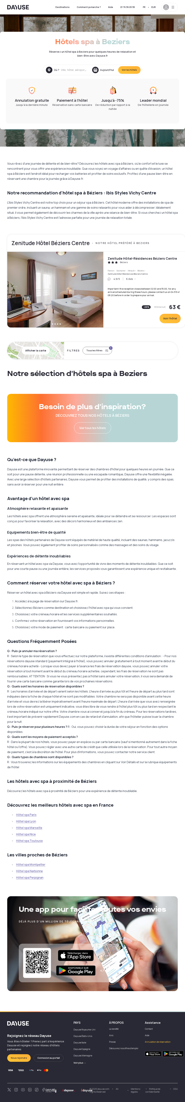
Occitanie (121, 270)
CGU (175, 1088)
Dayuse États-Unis (83, 1036)
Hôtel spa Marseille (29, 828)
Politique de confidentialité (152, 1090)
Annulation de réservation (158, 1041)
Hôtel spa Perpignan (29, 877)
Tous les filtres (98, 349)
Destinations (62, 7)
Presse (112, 1041)
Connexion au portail (48, 1057)
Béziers (140, 270)
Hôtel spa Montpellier (30, 864)
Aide (110, 7)
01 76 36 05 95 (127, 7)
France (111, 270)
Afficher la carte (35, 350)
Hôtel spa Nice (26, 834)
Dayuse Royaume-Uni (84, 1029)
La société (114, 1028)
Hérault (131, 270)
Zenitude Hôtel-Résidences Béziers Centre (142, 258)
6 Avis (129, 279)
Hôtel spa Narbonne (29, 871)
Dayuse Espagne (82, 1049)
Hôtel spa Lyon (26, 821)
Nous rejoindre (19, 1057)
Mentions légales (135, 1090)
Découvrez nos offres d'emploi (123, 1048)
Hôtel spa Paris (26, 815)
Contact (149, 1028)
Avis (111, 1035)
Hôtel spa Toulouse (29, 841)
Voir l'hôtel (170, 318)
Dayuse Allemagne (83, 1055)
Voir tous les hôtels (92, 428)
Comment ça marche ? (89, 7)
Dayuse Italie (80, 1042)
